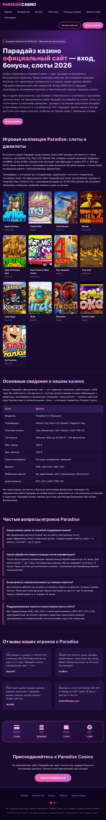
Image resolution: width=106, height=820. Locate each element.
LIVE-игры (53, 12)
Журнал (8, 12)
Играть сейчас (13, 121)
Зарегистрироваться (53, 777)
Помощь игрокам (72, 12)
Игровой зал (23, 12)
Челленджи (10, 17)
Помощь (63, 795)
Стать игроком (92, 25)
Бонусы (39, 12)
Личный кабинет (70, 25)
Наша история (93, 12)
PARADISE (19, 4)
